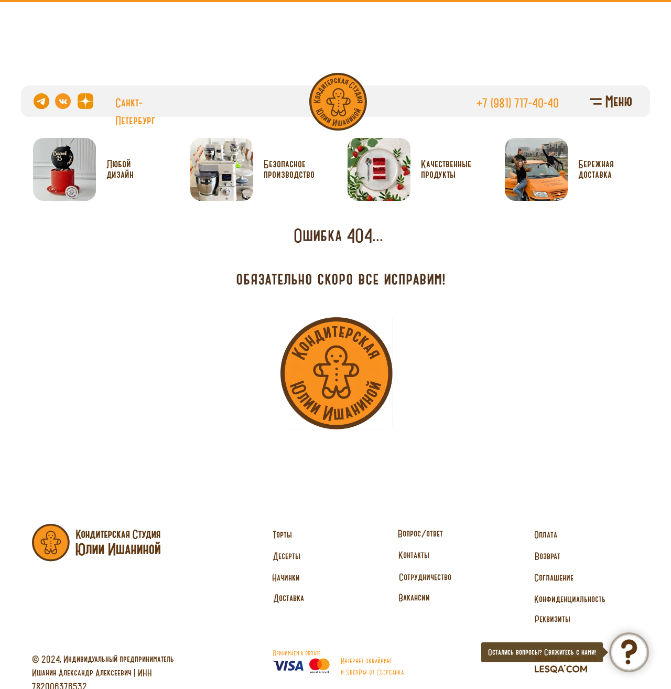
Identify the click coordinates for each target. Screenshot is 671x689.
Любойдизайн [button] (120, 169)
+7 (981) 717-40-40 (518, 103)
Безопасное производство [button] (289, 169)
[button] (424, 577)
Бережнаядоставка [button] (596, 169)
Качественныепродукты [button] (446, 169)
